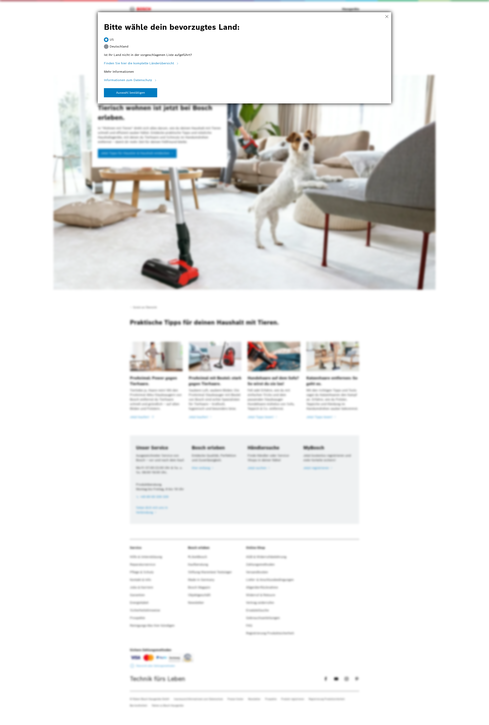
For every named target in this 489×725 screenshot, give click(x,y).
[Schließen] (387, 16)
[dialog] (244, 362)
